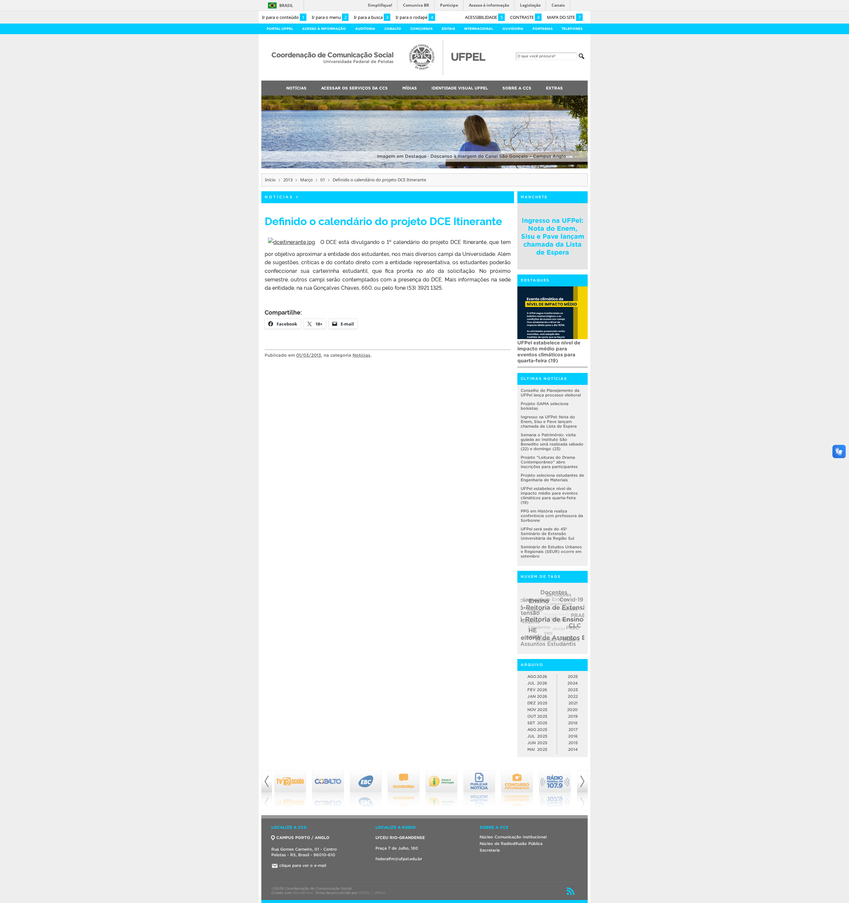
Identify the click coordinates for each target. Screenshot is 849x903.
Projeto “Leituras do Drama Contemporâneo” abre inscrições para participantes (549, 462)
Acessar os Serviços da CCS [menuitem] (354, 88)
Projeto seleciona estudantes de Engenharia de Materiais (552, 477)
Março (306, 180)
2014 (573, 749)
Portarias (543, 28)
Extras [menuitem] (554, 88)
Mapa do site (564, 17)
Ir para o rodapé (414, 17)
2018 (573, 723)
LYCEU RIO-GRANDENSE (400, 837)
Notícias (279, 197)
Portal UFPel (280, 28)
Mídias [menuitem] (409, 88)
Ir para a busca (371, 17)
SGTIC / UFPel (372, 893)
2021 (573, 703)
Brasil (286, 5)
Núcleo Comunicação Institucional (513, 837)
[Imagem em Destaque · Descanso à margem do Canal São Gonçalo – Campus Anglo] (424, 167)
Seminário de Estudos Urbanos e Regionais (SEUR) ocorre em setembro (551, 551)
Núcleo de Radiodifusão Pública (511, 843)
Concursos (421, 28)
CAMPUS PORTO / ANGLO (302, 837)
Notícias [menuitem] (296, 88)
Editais (448, 28)
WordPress (303, 893)
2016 (573, 736)
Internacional (478, 28)
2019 (573, 716)
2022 (573, 696)
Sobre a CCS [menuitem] (516, 88)
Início (270, 180)
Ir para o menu (329, 17)
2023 (573, 690)
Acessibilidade (484, 17)
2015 (573, 743)
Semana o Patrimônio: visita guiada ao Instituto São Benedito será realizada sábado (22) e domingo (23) (552, 442)
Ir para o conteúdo (283, 17)
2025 (573, 676)
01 (322, 180)
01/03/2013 (308, 355)
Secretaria (490, 850)
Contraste (525, 17)
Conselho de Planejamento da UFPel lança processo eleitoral (551, 392)
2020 (572, 709)
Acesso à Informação (324, 28)
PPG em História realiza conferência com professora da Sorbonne (552, 515)
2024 (572, 683)
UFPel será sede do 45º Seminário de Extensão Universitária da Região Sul (550, 348)
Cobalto (392, 28)
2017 (573, 729)
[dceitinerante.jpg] (291, 241)
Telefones (571, 28)
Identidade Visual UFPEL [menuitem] (459, 88)
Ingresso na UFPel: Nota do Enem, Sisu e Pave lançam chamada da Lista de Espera (552, 236)
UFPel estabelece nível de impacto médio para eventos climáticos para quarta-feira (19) (549, 495)
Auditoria (365, 28)
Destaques (535, 280)
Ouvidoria (512, 28)
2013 (288, 180)
